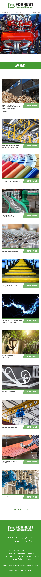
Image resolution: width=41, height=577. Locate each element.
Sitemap (28, 559)
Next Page (20, 509)
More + (23, 12)
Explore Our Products (17, 553)
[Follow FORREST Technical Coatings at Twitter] (26, 541)
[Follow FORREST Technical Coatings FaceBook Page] (29, 541)
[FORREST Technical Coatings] (20, 528)
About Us (31, 553)
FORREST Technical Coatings (20, 5)
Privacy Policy (17, 559)
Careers (29, 556)
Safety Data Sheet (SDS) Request (20, 551)
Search (37, 12)
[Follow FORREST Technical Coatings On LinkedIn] (31, 541)
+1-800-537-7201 (14, 541)
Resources (8, 556)
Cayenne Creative (26, 570)
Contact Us (19, 556)
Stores (37, 556)
